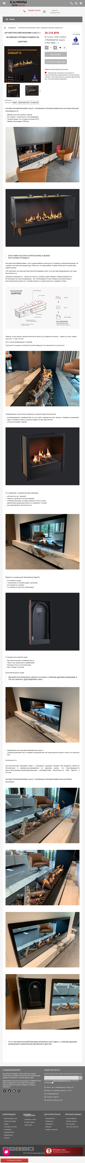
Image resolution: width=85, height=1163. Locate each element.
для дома (65, 69)
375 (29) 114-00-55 (52, 1097)
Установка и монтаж (10, 1127)
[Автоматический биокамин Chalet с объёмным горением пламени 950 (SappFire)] (22, 64)
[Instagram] (5, 1091)
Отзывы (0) (35, 102)
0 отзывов (76, 34)
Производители (50, 1118)
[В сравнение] (64, 48)
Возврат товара (29, 1122)
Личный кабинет (71, 1118)
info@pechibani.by (53, 1094)
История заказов (71, 1121)
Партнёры (48, 1127)
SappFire (58, 69)
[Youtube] (9, 1091)
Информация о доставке (8, 1136)
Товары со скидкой (51, 1129)
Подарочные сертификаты (49, 1122)
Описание (8, 102)
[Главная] (5, 27)
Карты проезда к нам (10, 1118)
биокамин (51, 69)
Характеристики (23, 102)
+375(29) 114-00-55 (34, 10)
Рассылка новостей (72, 1127)
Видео (15, 102)
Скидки (6, 1124)
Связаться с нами (30, 1119)
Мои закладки (70, 1124)
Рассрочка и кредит (10, 1121)
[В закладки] (60, 48)
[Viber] (19, 1091)
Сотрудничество (9, 1132)
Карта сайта (28, 1125)
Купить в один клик (56, 62)
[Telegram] (14, 1091)
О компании (7, 1129)
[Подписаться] (80, 1078)
